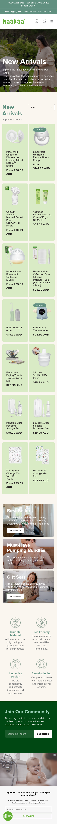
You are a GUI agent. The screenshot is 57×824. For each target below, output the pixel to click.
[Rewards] (8, 816)
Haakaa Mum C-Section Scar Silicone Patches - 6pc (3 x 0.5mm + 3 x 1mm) (41, 278)
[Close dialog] (55, 755)
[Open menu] (52, 21)
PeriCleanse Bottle (14, 329)
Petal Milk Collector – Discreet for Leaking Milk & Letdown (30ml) (14, 158)
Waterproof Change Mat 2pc (40, 473)
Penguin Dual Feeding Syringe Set (14, 425)
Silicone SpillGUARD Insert (40, 375)
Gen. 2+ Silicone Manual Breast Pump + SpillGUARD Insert (14, 218)
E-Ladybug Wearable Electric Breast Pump (41, 156)
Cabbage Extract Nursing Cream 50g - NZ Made (42, 215)
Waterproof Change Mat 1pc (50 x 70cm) (13, 474)
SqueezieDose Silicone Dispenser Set (41, 425)
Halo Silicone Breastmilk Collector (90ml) (14, 275)
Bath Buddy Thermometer (40, 329)
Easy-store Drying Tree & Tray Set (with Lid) (14, 376)
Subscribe (43, 734)
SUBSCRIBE (28, 816)
